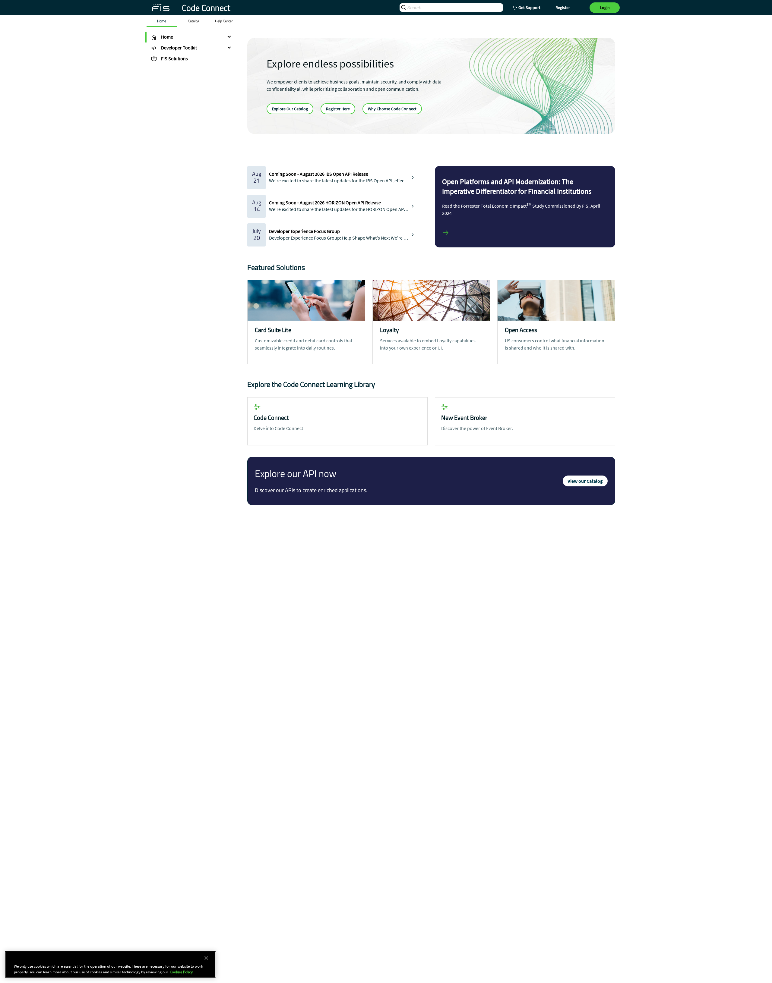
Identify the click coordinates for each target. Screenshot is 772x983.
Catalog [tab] (193, 21)
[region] (110, 964)
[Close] (206, 958)
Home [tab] (161, 21)
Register (562, 7)
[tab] (190, 37)
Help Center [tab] (224, 21)
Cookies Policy (181, 972)
